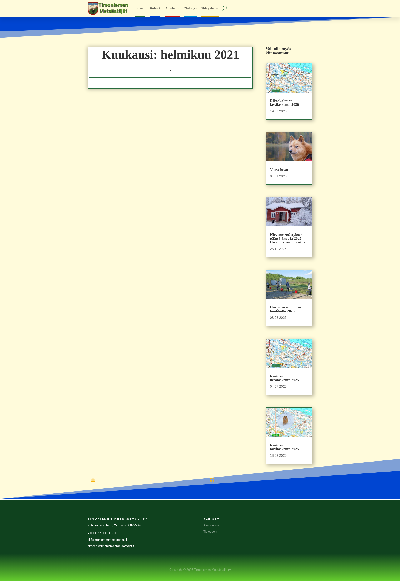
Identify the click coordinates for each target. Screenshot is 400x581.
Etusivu (140, 8)
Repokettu (172, 8)
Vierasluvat (279, 169)
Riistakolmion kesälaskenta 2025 (284, 378)
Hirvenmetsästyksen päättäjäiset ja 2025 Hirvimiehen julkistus (287, 238)
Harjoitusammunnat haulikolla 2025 (286, 309)
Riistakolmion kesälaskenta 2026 (284, 103)
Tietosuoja (210, 531)
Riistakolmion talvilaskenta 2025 (284, 447)
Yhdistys (190, 8)
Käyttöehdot (211, 525)
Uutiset (155, 8)
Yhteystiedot (210, 8)
